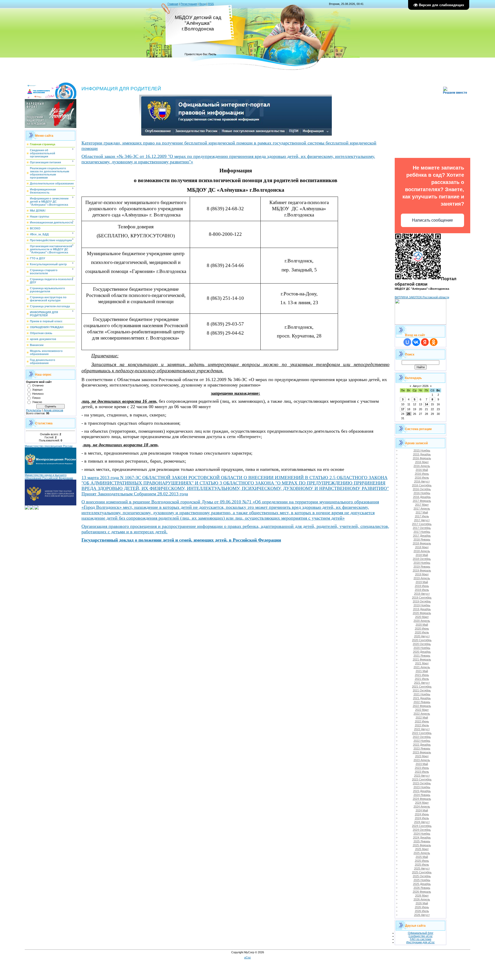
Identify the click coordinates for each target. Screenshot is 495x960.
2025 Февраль (422, 845)
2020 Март (422, 616)
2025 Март (422, 849)
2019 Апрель (422, 578)
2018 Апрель (422, 551)
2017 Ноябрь (422, 531)
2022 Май (422, 717)
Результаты (33, 410)
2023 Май (422, 763)
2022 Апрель (422, 713)
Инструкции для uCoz (420, 942)
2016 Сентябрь (422, 485)
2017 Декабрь (422, 535)
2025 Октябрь (422, 876)
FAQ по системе (420, 939)
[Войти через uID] (407, 342)
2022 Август (422, 729)
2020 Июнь (422, 628)
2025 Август (422, 868)
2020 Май (422, 624)
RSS (211, 3)
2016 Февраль (422, 458)
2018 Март (422, 547)
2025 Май (422, 856)
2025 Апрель (422, 852)
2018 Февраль (422, 543)
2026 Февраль (422, 891)
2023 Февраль (422, 752)
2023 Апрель (422, 760)
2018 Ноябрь (422, 562)
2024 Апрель (422, 806)
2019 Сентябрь (422, 597)
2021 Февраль (422, 659)
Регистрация (188, 3)
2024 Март (422, 802)
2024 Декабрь (422, 837)
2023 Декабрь (422, 791)
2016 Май (422, 469)
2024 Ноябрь (422, 833)
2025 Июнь (422, 860)
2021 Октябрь (422, 690)
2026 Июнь (422, 907)
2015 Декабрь (422, 454)
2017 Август (422, 520)
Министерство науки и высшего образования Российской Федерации (49, 476)
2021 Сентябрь (422, 686)
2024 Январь (422, 794)
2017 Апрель (422, 508)
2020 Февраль (422, 613)
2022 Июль (422, 725)
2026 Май (422, 903)
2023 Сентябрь (422, 779)
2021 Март (422, 663)
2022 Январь (422, 702)
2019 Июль (422, 589)
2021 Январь (422, 655)
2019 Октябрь (422, 601)
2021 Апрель (422, 667)
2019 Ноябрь (422, 605)
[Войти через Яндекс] (425, 342)
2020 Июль (422, 632)
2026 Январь (422, 887)
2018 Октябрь (422, 558)
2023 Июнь (422, 767)
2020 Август (422, 636)
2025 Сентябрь (422, 872)
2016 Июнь (422, 473)
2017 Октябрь (422, 527)
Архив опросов (53, 410)
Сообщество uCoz (421, 936)
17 (402, 409)
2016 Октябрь (422, 489)
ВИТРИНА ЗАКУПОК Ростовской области (422, 297)
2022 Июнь (422, 721)
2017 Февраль (422, 500)
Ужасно (37, 402)
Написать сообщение (432, 220)
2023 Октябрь (422, 783)
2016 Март (422, 462)
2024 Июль (422, 818)
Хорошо (37, 389)
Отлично (38, 385)
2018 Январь (422, 539)
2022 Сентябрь (422, 733)
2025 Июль (422, 864)
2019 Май (422, 582)
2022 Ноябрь (422, 740)
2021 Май (422, 671)
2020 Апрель (422, 620)
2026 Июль (422, 911)
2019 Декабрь (422, 609)
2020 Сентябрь (422, 640)
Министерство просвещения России (48, 446)
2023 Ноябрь (422, 787)
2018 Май (422, 554)
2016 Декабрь (422, 496)
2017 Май (422, 512)
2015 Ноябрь (422, 450)
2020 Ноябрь (422, 647)
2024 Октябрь (422, 829)
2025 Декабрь (422, 883)
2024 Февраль (422, 798)
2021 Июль (422, 678)
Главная (173, 3)
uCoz (247, 957)
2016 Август (422, 481)
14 (426, 404)
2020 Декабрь (422, 651)
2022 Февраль (422, 705)
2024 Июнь (422, 814)
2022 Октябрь (422, 736)
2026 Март (422, 895)
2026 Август (422, 914)
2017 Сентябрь (422, 524)
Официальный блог (420, 932)
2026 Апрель (422, 899)
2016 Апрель (422, 465)
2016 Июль (422, 477)
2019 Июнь (422, 585)
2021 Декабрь (422, 698)
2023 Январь (422, 748)
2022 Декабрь (422, 744)
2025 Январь (422, 841)
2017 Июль (422, 516)
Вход (202, 3)
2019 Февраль (422, 570)
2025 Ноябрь (422, 880)
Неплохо (38, 393)
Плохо (36, 397)
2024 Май (422, 810)
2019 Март (422, 574)
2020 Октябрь (422, 644)
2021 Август (422, 682)
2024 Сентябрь (422, 825)
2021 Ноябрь (422, 694)
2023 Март (422, 756)
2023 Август (422, 775)
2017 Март (422, 504)
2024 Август (422, 822)
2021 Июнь (422, 674)
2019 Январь (422, 566)
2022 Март (422, 709)
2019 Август (422, 593)
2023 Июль (422, 771)
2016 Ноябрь (422, 493)
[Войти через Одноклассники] (434, 342)
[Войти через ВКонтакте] (416, 342)
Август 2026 (420, 386)
